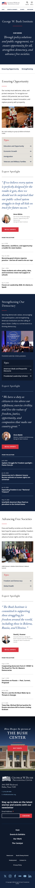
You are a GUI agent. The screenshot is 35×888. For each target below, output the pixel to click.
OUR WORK (30, 9)
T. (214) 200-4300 (6, 791)
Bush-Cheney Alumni (22, 855)
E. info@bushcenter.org (9, 794)
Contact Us (23, 860)
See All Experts (10, 229)
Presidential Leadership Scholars (16, 376)
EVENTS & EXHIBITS (12, 9)
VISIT (3, 9)
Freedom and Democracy (13, 581)
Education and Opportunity (14, 146)
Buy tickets (17, 748)
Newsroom (10, 855)
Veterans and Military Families (15, 162)
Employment (13, 860)
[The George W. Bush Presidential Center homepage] (10, 3)
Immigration (8, 156)
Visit (18, 830)
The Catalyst (17, 843)
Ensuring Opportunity (10, 69)
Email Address (8, 811)
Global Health (9, 586)
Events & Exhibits (17, 834)
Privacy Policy (17, 865)
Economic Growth (10, 151)
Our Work (17, 839)
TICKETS (22, 9)
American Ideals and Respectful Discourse (15, 370)
